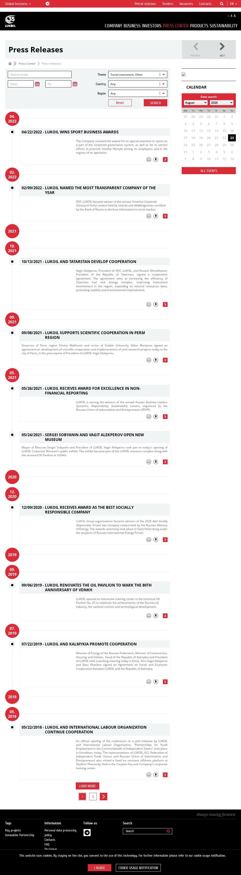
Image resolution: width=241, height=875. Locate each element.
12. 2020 (12, 494)
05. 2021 (12, 375)
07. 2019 (12, 631)
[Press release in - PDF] (155, 159)
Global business (16, 4)
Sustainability (223, 26)
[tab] (122, 160)
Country (101, 84)
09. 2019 (12, 572)
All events (209, 171)
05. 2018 (12, 714)
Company (113, 26)
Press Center (176, 26)
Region (101, 93)
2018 (12, 696)
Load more (87, 786)
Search (155, 103)
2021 (12, 231)
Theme (102, 74)
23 (232, 138)
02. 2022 (12, 175)
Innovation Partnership (19, 835)
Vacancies (186, 4)
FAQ (46, 844)
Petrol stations (145, 4)
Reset (120, 103)
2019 (12, 554)
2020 (12, 477)
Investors (151, 26)
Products (199, 26)
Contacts (205, 4)
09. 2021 (12, 320)
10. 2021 (12, 248)
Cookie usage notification (138, 868)
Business (132, 26)
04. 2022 (12, 119)
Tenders (167, 4)
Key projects (13, 830)
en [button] (232, 4)
